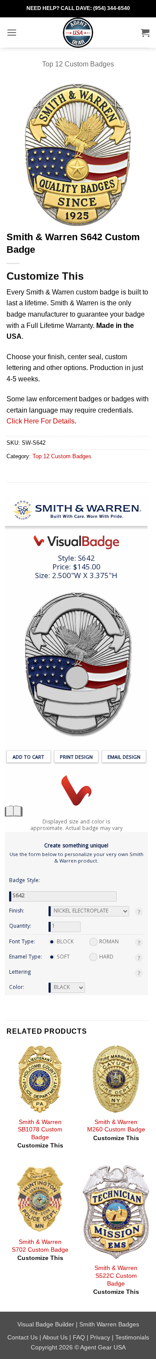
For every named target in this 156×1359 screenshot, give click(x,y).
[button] (11, 32)
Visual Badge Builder (45, 1324)
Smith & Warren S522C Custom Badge (115, 1275)
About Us (55, 1337)
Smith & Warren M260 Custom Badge (116, 1126)
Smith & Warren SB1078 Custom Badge (40, 1130)
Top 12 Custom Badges (78, 64)
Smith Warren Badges (109, 1324)
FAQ (79, 1337)
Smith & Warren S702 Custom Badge (40, 1246)
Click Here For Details (40, 421)
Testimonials (132, 1337)
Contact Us (22, 1337)
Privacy (100, 1337)
